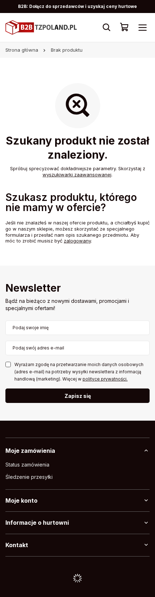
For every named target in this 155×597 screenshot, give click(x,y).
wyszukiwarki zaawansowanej (77, 174)
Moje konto (21, 500)
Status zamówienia (27, 465)
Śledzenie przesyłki (29, 477)
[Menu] (142, 27)
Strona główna (21, 50)
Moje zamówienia (30, 450)
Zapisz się (78, 396)
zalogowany (77, 241)
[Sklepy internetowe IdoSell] (77, 578)
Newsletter (33, 288)
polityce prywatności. (105, 379)
